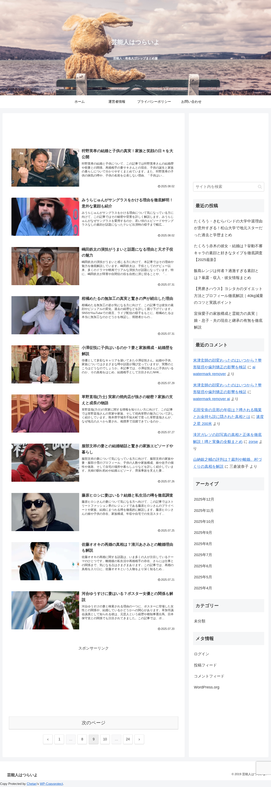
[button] (260, 186)
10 (105, 739)
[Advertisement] (93, 130)
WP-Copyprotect (51, 784)
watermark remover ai (211, 399)
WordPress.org (206, 687)
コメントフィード (209, 676)
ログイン (201, 654)
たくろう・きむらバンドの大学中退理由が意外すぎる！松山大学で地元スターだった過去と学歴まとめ (228, 228)
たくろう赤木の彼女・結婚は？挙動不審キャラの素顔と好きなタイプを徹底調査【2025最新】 (228, 253)
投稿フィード (205, 665)
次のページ (94, 722)
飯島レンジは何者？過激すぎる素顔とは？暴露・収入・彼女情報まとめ (226, 274)
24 (128, 739)
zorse (253, 442)
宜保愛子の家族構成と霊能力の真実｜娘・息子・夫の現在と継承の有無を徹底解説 (228, 320)
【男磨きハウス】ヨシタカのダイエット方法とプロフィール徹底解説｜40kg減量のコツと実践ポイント (228, 296)
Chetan (32, 784)
